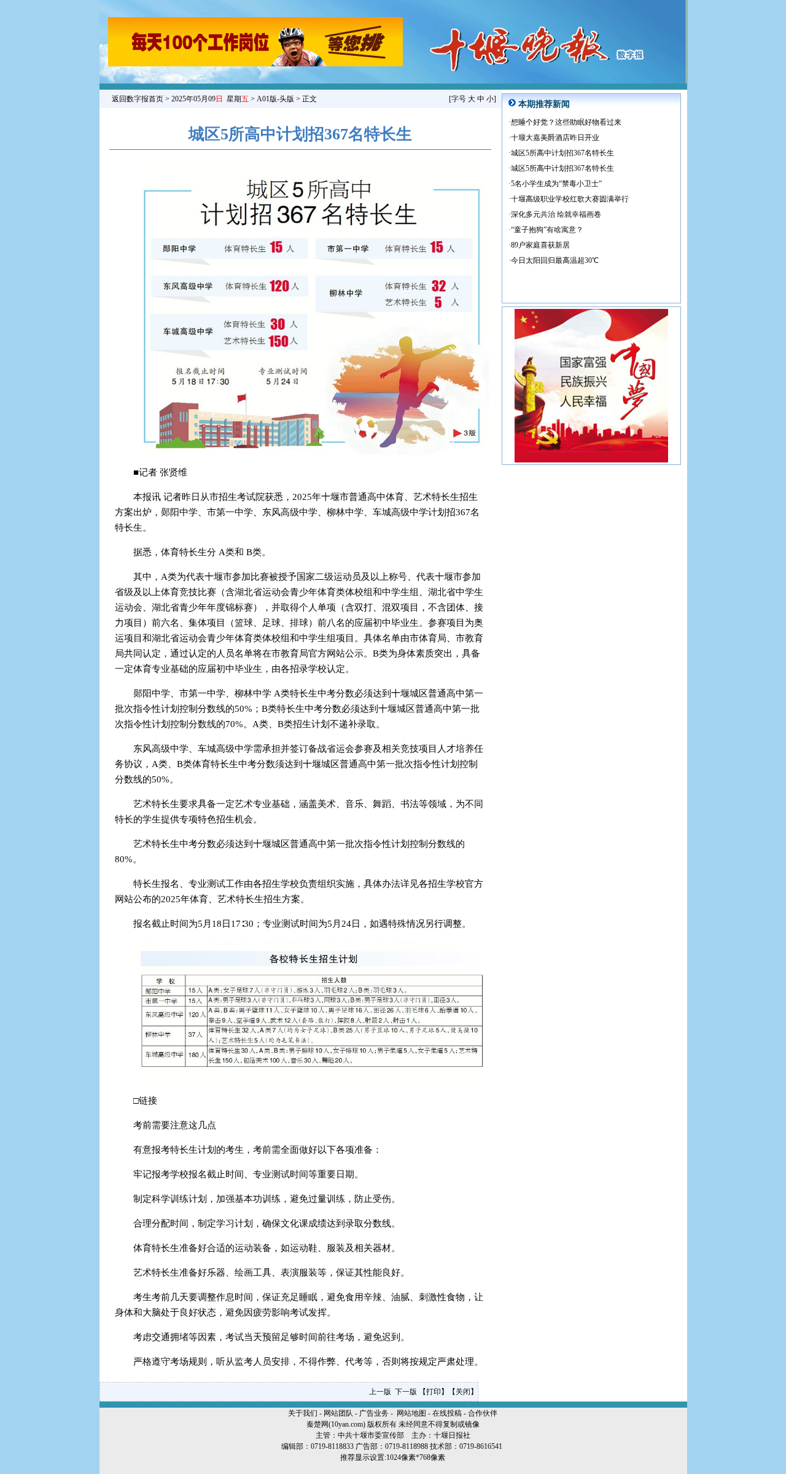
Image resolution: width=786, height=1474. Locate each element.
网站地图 (411, 1413)
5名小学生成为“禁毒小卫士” (556, 183)
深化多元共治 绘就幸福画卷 (556, 214)
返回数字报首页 (137, 99)
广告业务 (374, 1413)
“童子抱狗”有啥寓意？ (547, 229)
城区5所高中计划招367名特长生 (562, 153)
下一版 (406, 1391)
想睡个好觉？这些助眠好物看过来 (566, 122)
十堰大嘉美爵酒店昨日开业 (555, 137)
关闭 (463, 1391)
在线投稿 (447, 1413)
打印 (433, 1391)
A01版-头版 (275, 99)
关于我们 (302, 1413)
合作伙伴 (482, 1413)
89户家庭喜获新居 (540, 245)
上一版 (380, 1391)
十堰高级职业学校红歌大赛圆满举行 (570, 199)
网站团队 (338, 1413)
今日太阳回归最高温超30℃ (555, 260)
